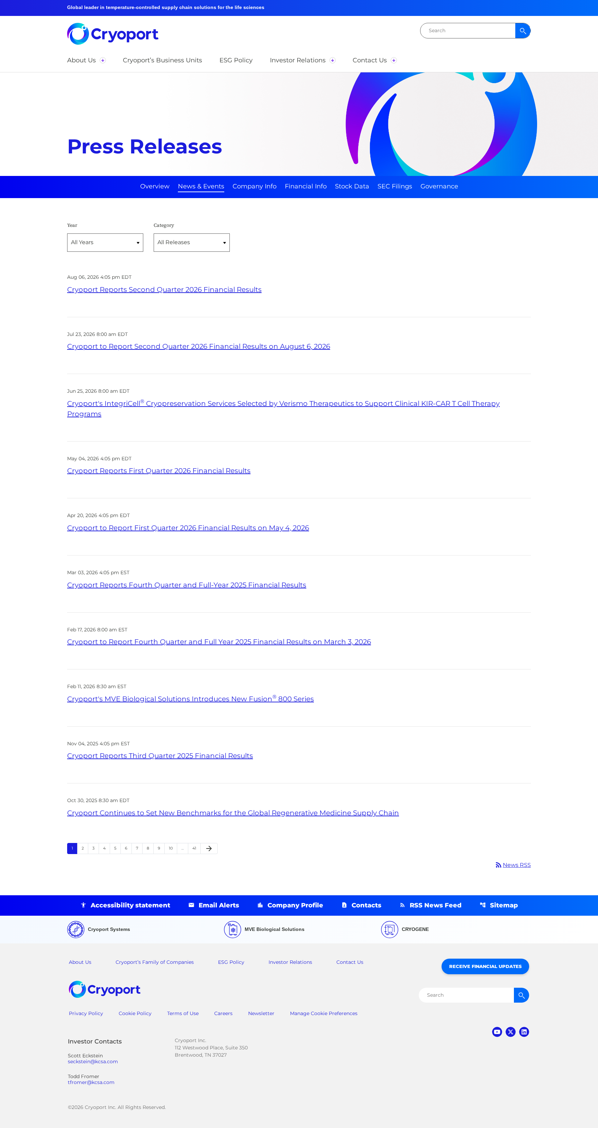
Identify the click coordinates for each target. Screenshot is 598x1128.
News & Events (201, 186)
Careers (223, 1013)
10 (173, 848)
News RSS (513, 865)
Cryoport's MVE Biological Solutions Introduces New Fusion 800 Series (190, 699)
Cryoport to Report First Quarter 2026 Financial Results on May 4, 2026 (188, 528)
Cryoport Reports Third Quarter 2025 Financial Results (160, 756)
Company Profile (295, 905)
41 (196, 848)
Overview (155, 186)
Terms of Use (183, 1013)
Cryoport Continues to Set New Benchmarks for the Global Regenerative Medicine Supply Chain (233, 813)
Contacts (366, 905)
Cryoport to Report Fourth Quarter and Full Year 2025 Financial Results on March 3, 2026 (219, 642)
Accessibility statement (130, 905)
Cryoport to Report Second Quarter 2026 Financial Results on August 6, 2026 (198, 346)
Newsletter (261, 1013)
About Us (80, 962)
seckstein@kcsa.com (93, 1062)
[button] (86, 60)
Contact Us (349, 962)
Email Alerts (219, 905)
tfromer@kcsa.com (91, 1082)
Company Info (255, 186)
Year (72, 225)
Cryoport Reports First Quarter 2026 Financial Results (159, 471)
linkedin (524, 1032)
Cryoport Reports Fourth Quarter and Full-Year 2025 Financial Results (186, 585)
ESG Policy (231, 962)
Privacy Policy (86, 1013)
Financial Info (306, 186)
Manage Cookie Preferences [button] (323, 1013)
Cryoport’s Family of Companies (155, 962)
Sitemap (504, 905)
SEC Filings (395, 186)
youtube (497, 1032)
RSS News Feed (436, 905)
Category (164, 225)
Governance (439, 186)
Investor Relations (290, 962)
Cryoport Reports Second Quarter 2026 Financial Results (164, 289)
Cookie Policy (135, 1013)
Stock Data (352, 186)
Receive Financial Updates (485, 966)
